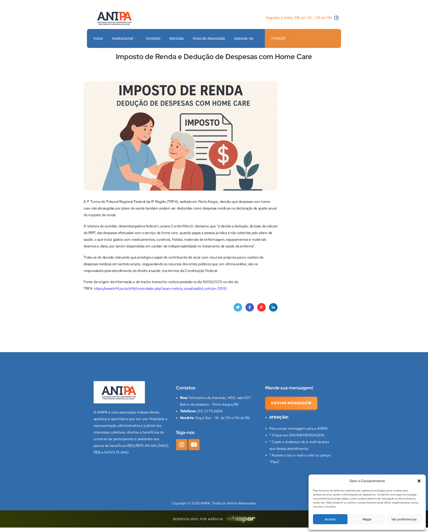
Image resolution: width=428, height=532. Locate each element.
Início (98, 38)
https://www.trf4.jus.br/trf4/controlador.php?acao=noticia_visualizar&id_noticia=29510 (160, 288)
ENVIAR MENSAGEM (291, 403)
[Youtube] (194, 444)
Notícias (176, 38)
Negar (367, 519)
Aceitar (330, 519)
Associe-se (243, 38)
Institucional (122, 38)
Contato (153, 38)
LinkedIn (273, 307)
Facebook (249, 307)
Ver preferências (404, 519)
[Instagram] (181, 444)
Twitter (238, 307)
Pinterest (261, 307)
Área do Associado (209, 38)
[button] (419, 481)
